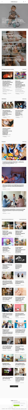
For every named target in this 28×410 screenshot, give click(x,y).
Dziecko (4, 33)
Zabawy (14, 45)
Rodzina (4, 45)
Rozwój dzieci (7, 45)
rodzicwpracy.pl (14, 1)
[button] (2, 1)
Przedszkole (7, 33)
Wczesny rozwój (11, 45)
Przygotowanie (10, 33)
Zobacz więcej (24, 69)
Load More (14, 386)
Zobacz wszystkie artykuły (22, 219)
